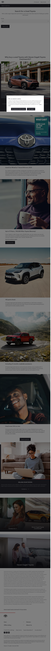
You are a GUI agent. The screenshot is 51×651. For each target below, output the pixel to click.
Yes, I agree (31, 109)
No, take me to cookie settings (18, 109)
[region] (25, 103)
